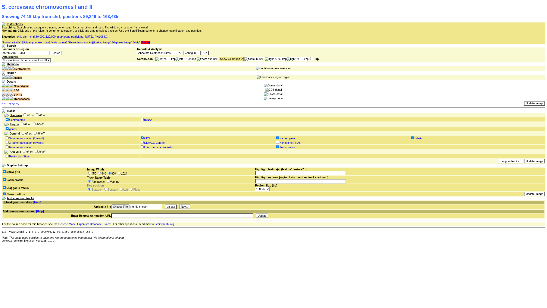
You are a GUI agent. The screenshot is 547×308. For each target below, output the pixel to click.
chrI (18, 36)
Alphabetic (98, 181)
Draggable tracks (17, 188)
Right (136, 189)
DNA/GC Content (154, 142)
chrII (25, 36)
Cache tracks (14, 180)
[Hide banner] (59, 42)
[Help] (136, 42)
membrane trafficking (70, 36)
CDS (147, 138)
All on (30, 115)
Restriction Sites (19, 156)
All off (42, 115)
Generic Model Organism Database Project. (85, 224)
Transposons (287, 147)
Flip (316, 59)
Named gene (287, 138)
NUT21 (89, 36)
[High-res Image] (122, 42)
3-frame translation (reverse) (26, 142)
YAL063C (101, 36)
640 (103, 173)
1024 (124, 173)
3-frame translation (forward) (26, 138)
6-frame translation (20, 147)
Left (125, 189)
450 (94, 173)
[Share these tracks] (80, 42)
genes (13, 129)
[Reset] (145, 42)
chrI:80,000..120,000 (43, 36)
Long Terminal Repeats (158, 147)
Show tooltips (15, 194)
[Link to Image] (102, 42)
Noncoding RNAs (290, 142)
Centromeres (17, 119)
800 (113, 173)
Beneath (113, 189)
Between (97, 189)
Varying (114, 181)
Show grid (13, 171)
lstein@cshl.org (164, 224)
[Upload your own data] (36, 42)
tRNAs (148, 119)
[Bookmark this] (11, 42)
